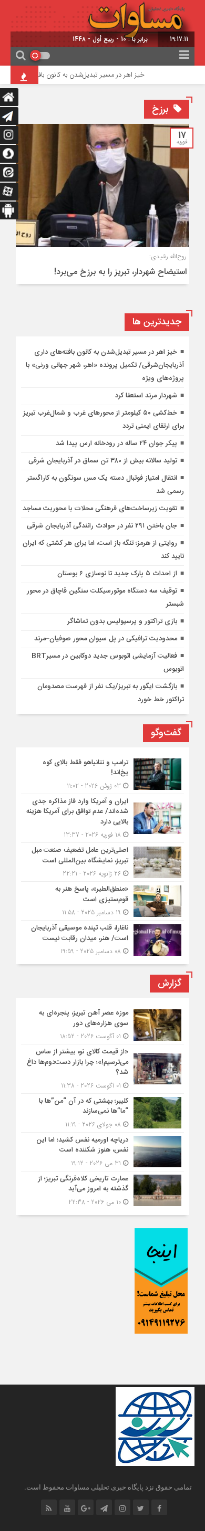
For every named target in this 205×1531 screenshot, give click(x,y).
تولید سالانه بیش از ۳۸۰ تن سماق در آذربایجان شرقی (102, 461)
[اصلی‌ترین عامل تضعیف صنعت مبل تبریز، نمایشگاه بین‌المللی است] (102, 862)
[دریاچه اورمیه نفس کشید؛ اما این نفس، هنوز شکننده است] (102, 1152)
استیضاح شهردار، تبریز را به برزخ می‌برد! (120, 272)
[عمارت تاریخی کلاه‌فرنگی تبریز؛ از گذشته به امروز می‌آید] (102, 1189)
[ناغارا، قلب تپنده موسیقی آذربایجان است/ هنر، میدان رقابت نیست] (102, 938)
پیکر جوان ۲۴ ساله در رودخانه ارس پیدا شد (116, 443)
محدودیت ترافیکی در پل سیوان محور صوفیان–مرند (105, 639)
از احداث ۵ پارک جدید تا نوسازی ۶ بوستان (117, 573)
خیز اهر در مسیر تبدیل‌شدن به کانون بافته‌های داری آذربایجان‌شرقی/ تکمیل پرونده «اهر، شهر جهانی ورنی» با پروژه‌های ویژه (105, 365)
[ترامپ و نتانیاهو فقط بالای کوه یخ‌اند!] (102, 774)
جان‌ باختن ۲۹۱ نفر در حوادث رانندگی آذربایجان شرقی (102, 526)
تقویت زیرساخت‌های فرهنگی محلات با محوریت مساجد (100, 508)
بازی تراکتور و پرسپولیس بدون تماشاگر (122, 621)
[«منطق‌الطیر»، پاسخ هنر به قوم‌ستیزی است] (102, 901)
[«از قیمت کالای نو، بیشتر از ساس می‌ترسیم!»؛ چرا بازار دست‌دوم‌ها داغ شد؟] (102, 1068)
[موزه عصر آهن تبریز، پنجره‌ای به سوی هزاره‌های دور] (102, 1025)
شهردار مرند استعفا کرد (146, 396)
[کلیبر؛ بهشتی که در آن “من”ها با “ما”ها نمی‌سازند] (102, 1113)
